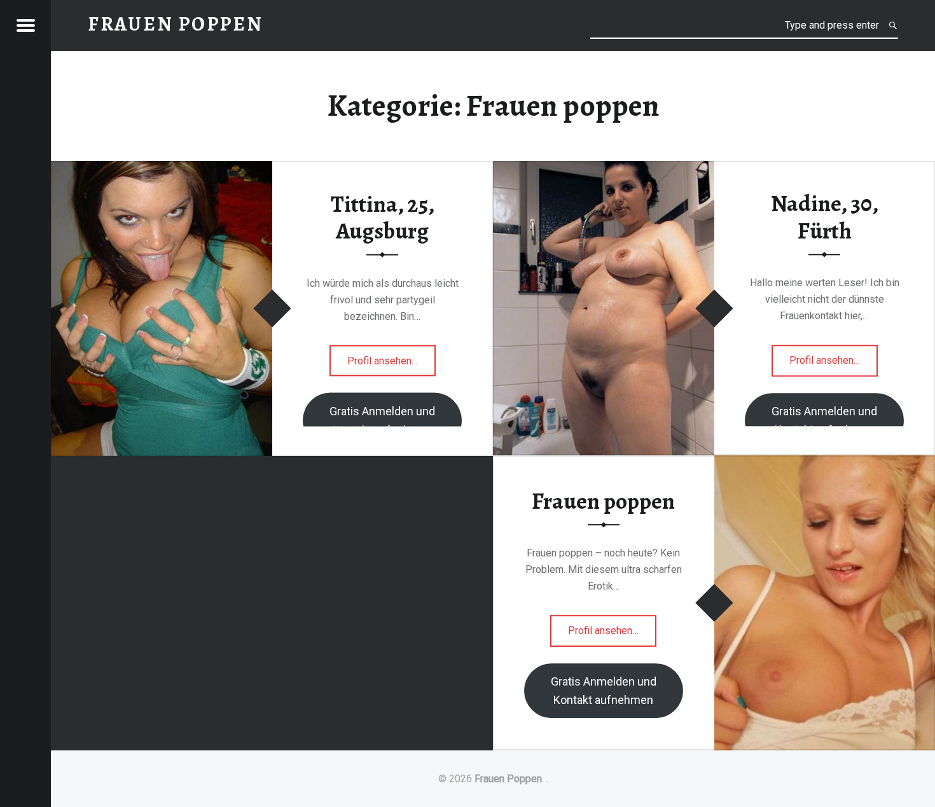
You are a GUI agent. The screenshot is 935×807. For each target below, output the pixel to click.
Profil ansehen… (391, 365)
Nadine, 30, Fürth (824, 217)
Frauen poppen (603, 501)
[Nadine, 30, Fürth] (603, 169)
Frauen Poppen (508, 779)
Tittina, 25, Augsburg (382, 217)
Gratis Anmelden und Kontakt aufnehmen (382, 420)
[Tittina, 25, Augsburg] (161, 169)
